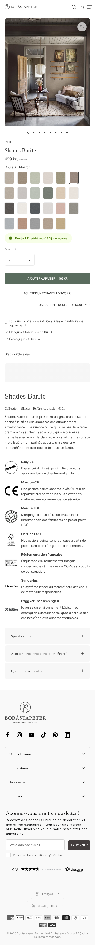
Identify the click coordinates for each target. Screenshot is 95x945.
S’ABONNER (79, 845)
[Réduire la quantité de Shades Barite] (10, 259)
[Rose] (60, 208)
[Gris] (9, 193)
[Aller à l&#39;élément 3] (39, 132)
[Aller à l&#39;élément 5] (50, 132)
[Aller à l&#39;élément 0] (28, 132)
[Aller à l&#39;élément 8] (67, 132)
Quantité (10, 249)
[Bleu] (35, 208)
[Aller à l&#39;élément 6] (56, 132)
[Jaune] (60, 223)
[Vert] (35, 178)
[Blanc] (22, 208)
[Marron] (22, 178)
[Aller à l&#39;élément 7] (61, 132)
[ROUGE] (22, 223)
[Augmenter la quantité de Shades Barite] (29, 259)
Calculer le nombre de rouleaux (64, 305)
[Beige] (9, 178)
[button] (47, 869)
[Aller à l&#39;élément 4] (45, 132)
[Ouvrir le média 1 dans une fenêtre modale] (82, 26)
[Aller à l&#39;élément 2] (33, 132)
